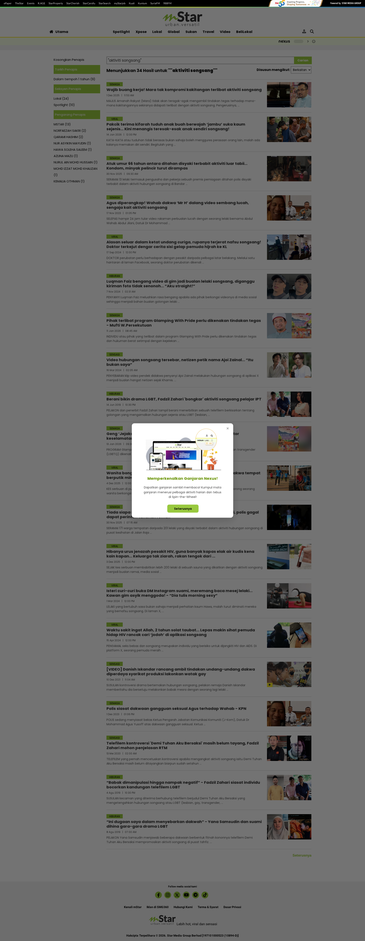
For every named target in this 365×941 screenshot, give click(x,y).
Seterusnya (183, 508)
